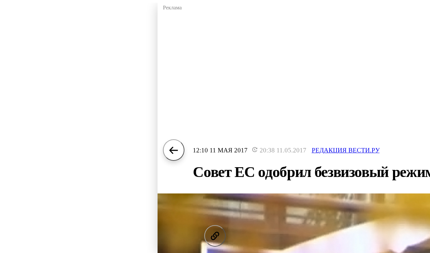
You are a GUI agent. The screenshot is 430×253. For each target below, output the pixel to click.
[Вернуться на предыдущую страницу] (173, 150)
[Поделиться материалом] (215, 236)
